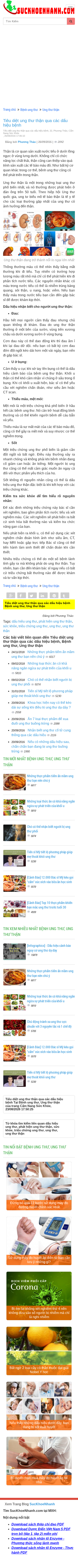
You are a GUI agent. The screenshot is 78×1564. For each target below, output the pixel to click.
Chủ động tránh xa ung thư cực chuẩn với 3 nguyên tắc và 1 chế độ (49, 1023)
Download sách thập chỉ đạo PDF (37, 1524)
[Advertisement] (39, 65)
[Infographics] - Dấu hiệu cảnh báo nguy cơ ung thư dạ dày (49, 947)
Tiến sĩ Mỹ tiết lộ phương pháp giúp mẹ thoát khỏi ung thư (50, 854)
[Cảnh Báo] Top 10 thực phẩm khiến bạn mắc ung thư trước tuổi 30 (49, 904)
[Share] (11, 596)
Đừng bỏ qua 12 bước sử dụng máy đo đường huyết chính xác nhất (39, 1205)
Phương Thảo (27, 141)
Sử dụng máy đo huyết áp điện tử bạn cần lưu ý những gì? (39, 1260)
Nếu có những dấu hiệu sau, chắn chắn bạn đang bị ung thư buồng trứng (40, 746)
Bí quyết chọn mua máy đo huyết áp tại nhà (39, 1480)
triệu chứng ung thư (33, 626)
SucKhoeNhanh (42, 1504)
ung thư (55, 626)
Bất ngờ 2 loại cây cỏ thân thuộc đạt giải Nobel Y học (39, 1370)
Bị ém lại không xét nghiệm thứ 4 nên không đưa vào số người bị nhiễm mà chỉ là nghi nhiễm (39, 1313)
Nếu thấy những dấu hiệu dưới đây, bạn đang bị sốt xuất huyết (39, 1425)
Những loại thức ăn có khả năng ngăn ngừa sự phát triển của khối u (51, 803)
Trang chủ (9, 109)
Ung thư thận (50, 109)
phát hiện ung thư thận (55, 621)
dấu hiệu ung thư (24, 621)
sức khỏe (10, 626)
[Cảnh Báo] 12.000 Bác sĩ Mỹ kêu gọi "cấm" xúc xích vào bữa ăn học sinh (50, 879)
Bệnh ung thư (29, 109)
